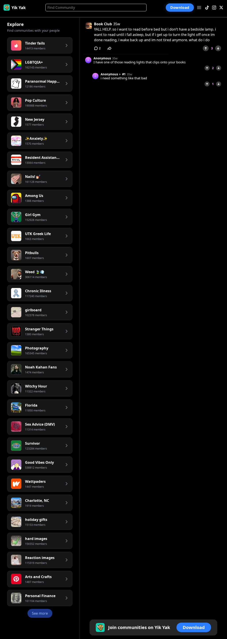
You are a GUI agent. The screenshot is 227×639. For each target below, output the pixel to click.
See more (40, 613)
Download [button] (179, 7)
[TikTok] (207, 8)
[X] (221, 8)
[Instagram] (214, 8)
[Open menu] (199, 7)
